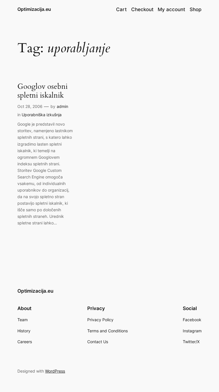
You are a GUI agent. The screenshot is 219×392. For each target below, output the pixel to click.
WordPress (55, 371)
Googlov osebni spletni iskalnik (42, 91)
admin (62, 106)
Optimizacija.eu (34, 9)
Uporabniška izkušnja (42, 114)
